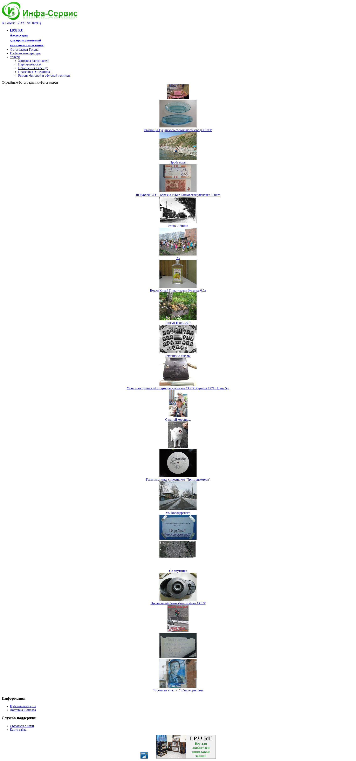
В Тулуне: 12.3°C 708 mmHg (21, 23)
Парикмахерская (29, 64)
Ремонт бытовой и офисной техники (44, 75)
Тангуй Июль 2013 (178, 322)
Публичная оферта (23, 706)
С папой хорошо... (178, 419)
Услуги (15, 57)
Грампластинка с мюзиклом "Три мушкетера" (178, 479)
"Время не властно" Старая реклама (178, 690)
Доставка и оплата (23, 710)
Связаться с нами (22, 726)
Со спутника (178, 571)
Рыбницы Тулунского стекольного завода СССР (178, 130)
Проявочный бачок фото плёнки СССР (178, 603)
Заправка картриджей (33, 60)
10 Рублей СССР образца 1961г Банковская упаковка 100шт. (178, 195)
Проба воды (178, 162)
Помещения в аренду (33, 68)
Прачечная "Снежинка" (34, 72)
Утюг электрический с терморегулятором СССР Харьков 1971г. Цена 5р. (178, 388)
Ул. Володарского (178, 513)
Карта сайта (18, 729)
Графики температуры (25, 53)
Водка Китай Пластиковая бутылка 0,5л (178, 290)
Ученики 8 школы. (178, 356)
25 (178, 258)
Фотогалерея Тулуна (24, 49)
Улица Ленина (178, 226)
